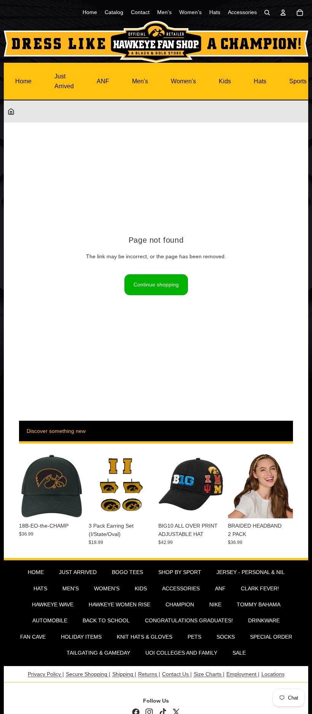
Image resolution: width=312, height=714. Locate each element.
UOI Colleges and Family (181, 653)
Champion (180, 604)
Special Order (271, 637)
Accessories (181, 588)
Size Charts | (209, 674)
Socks (225, 637)
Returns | (149, 674)
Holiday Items (81, 637)
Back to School (106, 620)
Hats (260, 81)
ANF (103, 81)
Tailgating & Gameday (98, 653)
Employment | (242, 674)
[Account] (283, 12)
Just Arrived (64, 81)
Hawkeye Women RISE (119, 604)
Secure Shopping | (88, 674)
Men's (140, 81)
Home (23, 81)
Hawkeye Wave (52, 604)
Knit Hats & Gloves (144, 637)
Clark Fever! (260, 588)
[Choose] (211, 507)
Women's (183, 81)
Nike (215, 604)
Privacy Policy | (46, 674)
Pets (194, 637)
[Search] (267, 12)
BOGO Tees (127, 572)
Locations (273, 674)
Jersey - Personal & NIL (250, 572)
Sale (239, 653)
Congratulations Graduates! (189, 620)
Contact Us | (177, 674)
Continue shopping (156, 284)
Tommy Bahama (258, 604)
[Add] (72, 507)
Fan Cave (33, 637)
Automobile (49, 620)
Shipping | (124, 674)
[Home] (11, 111)
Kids (225, 81)
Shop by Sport (179, 572)
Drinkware (264, 620)
